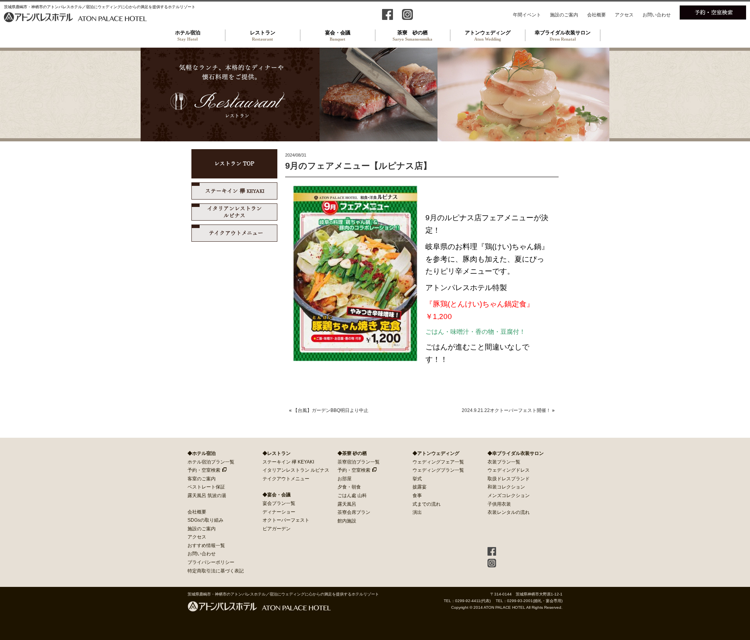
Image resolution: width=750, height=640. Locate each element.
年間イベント (527, 15)
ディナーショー (278, 512)
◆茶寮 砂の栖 (352, 453)
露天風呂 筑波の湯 (207, 495)
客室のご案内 (202, 478)
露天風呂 (347, 504)
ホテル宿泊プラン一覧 (211, 462)
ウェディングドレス (509, 470)
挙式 (417, 478)
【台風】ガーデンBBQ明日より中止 (330, 410)
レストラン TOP (234, 163)
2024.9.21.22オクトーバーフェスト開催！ (506, 410)
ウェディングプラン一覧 (438, 470)
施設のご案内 (564, 15)
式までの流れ (426, 504)
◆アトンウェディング (435, 453)
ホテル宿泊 (187, 35)
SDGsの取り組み (205, 520)
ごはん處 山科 (352, 495)
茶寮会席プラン (354, 512)
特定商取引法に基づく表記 (216, 571)
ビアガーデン (276, 528)
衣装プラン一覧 (504, 462)
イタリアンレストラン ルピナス (234, 212)
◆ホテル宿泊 (202, 453)
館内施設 (347, 521)
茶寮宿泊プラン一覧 (359, 462)
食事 (417, 495)
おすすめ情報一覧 (206, 545)
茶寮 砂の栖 (412, 35)
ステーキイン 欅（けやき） (234, 191)
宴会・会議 (337, 35)
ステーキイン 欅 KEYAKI (288, 462)
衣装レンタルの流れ (509, 512)
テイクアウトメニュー (234, 233)
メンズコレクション (509, 495)
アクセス (624, 15)
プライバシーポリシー (211, 562)
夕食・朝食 (349, 487)
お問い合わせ (657, 15)
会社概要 (596, 15)
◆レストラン (276, 453)
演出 (417, 512)
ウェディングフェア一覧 (438, 462)
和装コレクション (506, 487)
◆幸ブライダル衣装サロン (516, 453)
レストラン (262, 35)
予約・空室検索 (204, 470)
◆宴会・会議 (276, 494)
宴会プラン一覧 (278, 503)
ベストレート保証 (206, 487)
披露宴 (419, 487)
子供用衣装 (499, 504)
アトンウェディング (488, 35)
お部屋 (345, 478)
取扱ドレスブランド (509, 478)
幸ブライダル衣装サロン (563, 35)
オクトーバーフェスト (285, 520)
